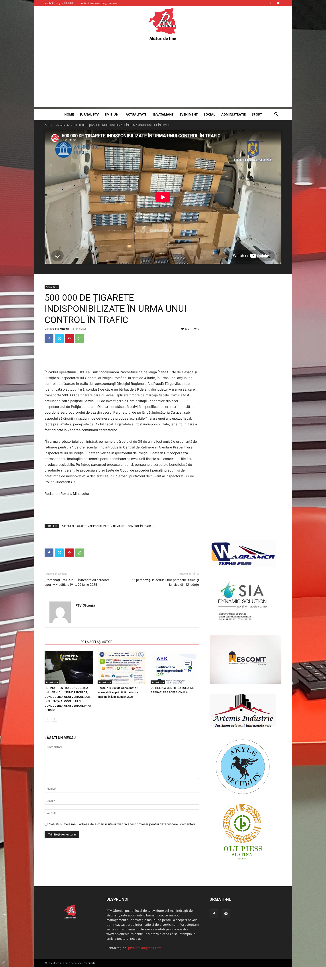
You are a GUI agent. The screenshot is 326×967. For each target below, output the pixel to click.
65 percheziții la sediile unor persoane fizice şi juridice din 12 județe (165, 582)
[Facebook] (270, 3)
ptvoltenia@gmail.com (144, 948)
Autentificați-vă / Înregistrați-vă (99, 3)
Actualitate (136, 114)
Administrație (233, 114)
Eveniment (189, 114)
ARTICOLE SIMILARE (61, 642)
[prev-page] (47, 719)
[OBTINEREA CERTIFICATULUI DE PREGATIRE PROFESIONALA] (175, 667)
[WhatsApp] (79, 338)
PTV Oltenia (62, 328)
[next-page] (54, 719)
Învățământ (163, 114)
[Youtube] (278, 3)
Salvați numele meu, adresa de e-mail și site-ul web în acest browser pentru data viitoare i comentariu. (123, 824)
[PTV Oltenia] (163, 24)
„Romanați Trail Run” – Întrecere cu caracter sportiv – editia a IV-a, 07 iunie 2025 (77, 582)
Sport (257, 114)
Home (69, 114)
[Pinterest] (69, 338)
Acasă (48, 125)
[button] (276, 115)
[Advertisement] (163, 76)
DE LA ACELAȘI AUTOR (96, 642)
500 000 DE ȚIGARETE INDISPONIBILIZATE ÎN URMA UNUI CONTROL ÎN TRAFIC (106, 526)
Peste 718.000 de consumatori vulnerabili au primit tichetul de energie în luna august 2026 (118, 692)
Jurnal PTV (89, 114)
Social (209, 114)
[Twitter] (59, 338)
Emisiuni (112, 114)
